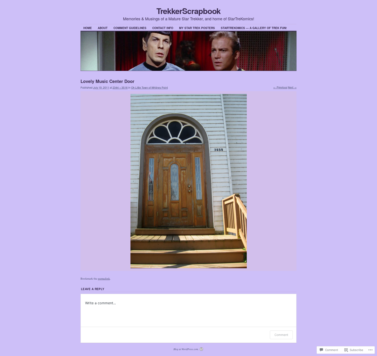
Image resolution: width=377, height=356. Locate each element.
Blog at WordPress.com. (186, 349)
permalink (104, 278)
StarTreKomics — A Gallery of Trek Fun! (254, 28)
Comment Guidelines (129, 28)
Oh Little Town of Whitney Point (149, 87)
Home (87, 28)
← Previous (280, 87)
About (103, 28)
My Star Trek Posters (197, 28)
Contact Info (162, 28)
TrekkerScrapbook (188, 10)
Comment (281, 335)
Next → (292, 87)
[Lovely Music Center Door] (188, 181)
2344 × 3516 (120, 87)
